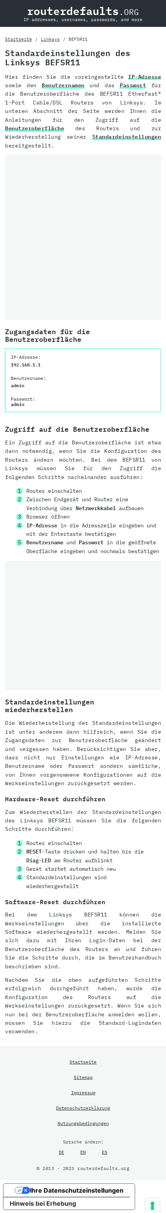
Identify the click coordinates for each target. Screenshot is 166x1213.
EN (83, 1152)
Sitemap (83, 1077)
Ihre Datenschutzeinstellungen (77, 1190)
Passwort (133, 85)
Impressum (83, 1092)
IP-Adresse (144, 76)
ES (104, 1152)
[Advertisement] (83, 237)
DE (61, 1152)
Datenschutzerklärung (83, 1108)
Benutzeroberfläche (34, 128)
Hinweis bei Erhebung (43, 1203)
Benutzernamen (63, 85)
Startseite (18, 39)
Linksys (50, 39)
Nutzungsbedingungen (83, 1123)
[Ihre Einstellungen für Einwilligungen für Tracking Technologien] (152, 1205)
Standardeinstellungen (126, 136)
